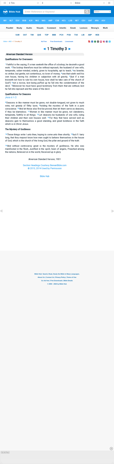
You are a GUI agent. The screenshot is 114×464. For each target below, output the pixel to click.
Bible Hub (44, 176)
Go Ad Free (5, 452)
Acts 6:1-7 (11, 97)
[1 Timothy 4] (110, 217)
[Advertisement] (57, 237)
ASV (10, 41)
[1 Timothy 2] (3, 217)
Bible (5, 41)
